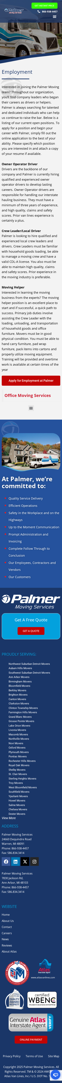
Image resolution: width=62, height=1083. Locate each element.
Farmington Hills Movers (23, 712)
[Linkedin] (15, 861)
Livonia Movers (17, 730)
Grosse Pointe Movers (21, 721)
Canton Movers (17, 699)
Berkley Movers (17, 690)
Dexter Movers (17, 813)
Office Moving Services (27, 395)
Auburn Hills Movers (20, 668)
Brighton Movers (18, 694)
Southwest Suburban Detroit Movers (29, 672)
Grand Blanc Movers (20, 716)
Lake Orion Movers (19, 725)
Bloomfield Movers (19, 685)
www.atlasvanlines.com (43, 977)
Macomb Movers (18, 734)
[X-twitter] (25, 861)
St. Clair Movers (18, 774)
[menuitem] (31, 395)
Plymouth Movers (19, 752)
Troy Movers (16, 783)
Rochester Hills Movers (22, 761)
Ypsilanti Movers (18, 796)
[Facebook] (6, 861)
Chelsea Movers (18, 809)
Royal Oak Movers (19, 765)
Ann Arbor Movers (19, 677)
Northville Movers (19, 738)
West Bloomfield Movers (23, 787)
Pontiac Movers (18, 756)
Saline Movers (17, 805)
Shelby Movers (17, 769)
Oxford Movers (17, 747)
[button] (55, 16)
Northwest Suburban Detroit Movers (29, 663)
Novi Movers (16, 743)
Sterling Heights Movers (22, 778)
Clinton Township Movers (23, 708)
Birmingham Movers (20, 681)
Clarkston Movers (19, 703)
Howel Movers (17, 800)
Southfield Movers (19, 791)
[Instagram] (34, 861)
